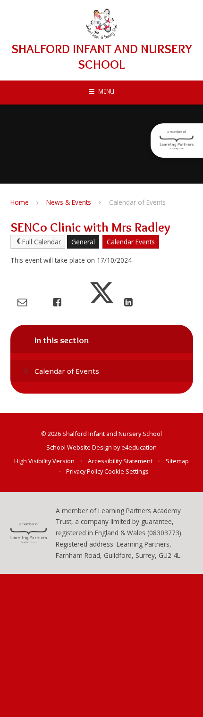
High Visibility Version (44, 461)
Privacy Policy (84, 471)
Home (19, 202)
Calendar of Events (137, 202)
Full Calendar (41, 241)
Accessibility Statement (120, 461)
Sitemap (177, 461)
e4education (139, 447)
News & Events (68, 202)
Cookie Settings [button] (126, 471)
